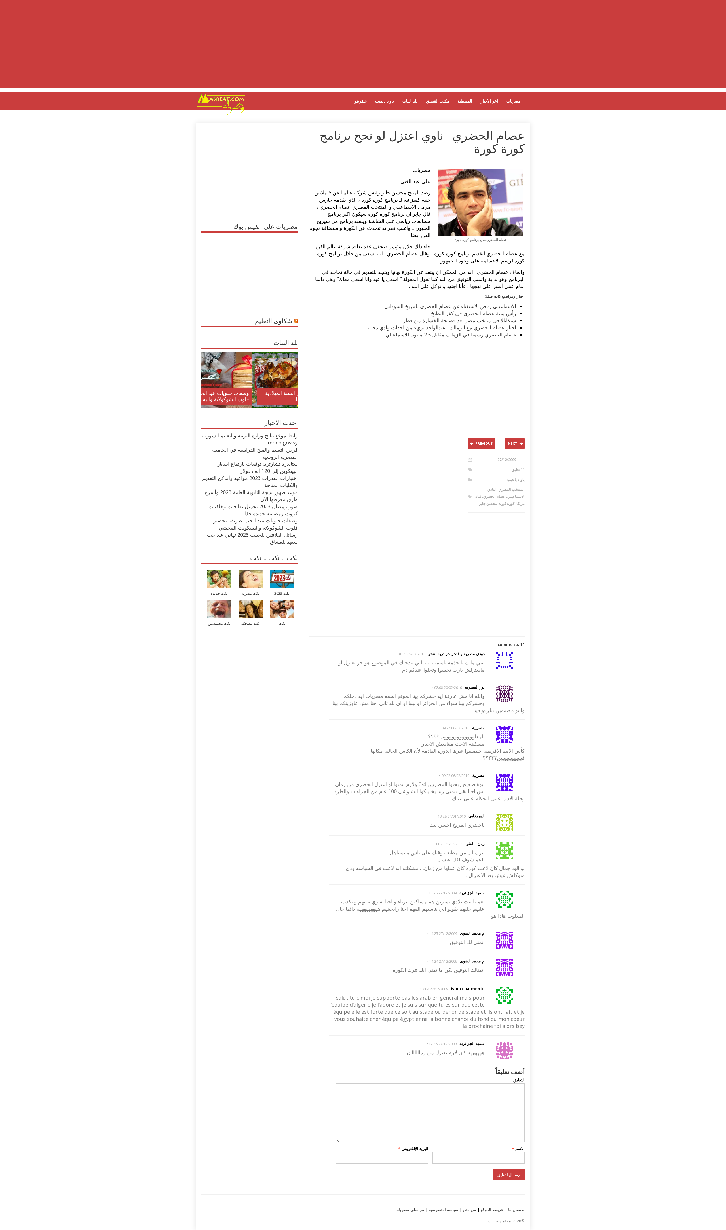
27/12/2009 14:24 (443, 961)
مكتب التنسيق (437, 101)
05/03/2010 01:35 (411, 654)
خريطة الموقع (492, 1209)
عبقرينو (361, 101)
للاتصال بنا (516, 1209)
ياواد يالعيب (384, 101)
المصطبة (465, 101)
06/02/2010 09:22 (455, 775)
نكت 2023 (282, 593)
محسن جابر (488, 503)
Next (512, 443)
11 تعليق (518, 469)
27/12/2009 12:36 (443, 1043)
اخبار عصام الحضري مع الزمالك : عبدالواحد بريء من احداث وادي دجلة (442, 327)
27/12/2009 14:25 (443, 933)
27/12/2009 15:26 (443, 893)
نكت (282, 623)
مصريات (513, 101)
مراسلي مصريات (409, 1209)
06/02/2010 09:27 (455, 728)
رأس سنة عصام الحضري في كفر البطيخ (473, 313)
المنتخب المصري (512, 489)
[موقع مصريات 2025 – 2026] (221, 114)
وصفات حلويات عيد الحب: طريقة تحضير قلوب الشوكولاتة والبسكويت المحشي (255, 524)
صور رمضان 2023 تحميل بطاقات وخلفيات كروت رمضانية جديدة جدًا (253, 510)
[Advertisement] (363, 48)
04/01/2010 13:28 (452, 816)
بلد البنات (409, 101)
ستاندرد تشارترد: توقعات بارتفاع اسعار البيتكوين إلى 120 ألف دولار (257, 467)
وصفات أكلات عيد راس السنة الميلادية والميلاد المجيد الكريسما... (254, 396)
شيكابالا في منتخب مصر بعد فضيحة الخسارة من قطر (459, 320)
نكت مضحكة (250, 623)
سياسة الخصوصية (443, 1209)
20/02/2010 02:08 (448, 687)
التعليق (519, 1080)
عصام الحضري (494, 496)
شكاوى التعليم (273, 320)
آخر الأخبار (489, 101)
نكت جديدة (219, 593)
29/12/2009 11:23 (449, 844)
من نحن (469, 1209)
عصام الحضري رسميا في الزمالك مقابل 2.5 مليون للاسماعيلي (450, 334)
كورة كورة (506, 503)
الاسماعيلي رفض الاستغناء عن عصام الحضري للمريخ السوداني (450, 306)
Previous (484, 443)
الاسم (518, 1148)
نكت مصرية (250, 593)
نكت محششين (219, 623)
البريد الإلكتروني (413, 1148)
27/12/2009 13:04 (434, 989)
